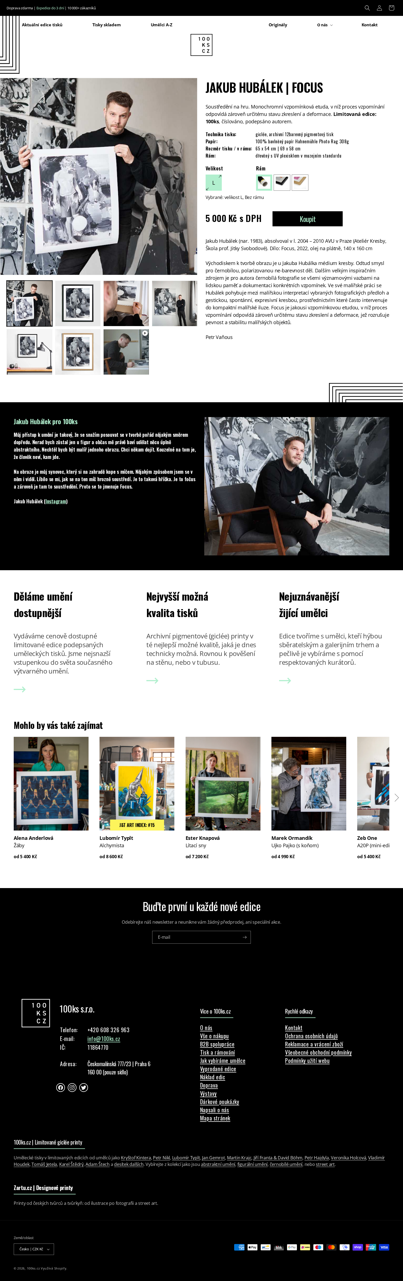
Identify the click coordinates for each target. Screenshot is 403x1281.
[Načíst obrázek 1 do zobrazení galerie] (29, 303)
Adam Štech (98, 1164)
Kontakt (293, 1027)
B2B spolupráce (217, 1044)
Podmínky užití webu (307, 1060)
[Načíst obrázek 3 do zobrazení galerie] (126, 303)
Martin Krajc (239, 1158)
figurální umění (252, 1164)
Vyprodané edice (218, 1069)
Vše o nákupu (214, 1036)
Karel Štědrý (71, 1164)
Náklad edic (212, 1077)
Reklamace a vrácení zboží (314, 1044)
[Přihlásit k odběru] (245, 937)
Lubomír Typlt (186, 1158)
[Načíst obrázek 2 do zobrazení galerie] (78, 303)
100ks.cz (33, 1268)
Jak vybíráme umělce (222, 1060)
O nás (206, 1027)
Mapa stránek (215, 1118)
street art (325, 1164)
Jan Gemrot (213, 1158)
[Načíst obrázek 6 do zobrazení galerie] (78, 352)
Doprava (209, 1085)
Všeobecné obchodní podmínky (318, 1052)
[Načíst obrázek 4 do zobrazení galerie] (175, 303)
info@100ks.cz (103, 1038)
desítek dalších (128, 1164)
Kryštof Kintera (136, 1158)
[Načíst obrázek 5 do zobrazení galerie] (29, 352)
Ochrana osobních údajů (311, 1036)
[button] (367, 8)
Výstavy (208, 1093)
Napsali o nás (214, 1110)
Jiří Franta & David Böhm (278, 1158)
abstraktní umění (218, 1164)
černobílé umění (286, 1164)
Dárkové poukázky (219, 1101)
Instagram (56, 501)
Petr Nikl (161, 1158)
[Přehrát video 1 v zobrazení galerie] (126, 352)
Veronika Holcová (348, 1158)
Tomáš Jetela (44, 1164)
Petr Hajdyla (317, 1158)
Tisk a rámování (217, 1052)
